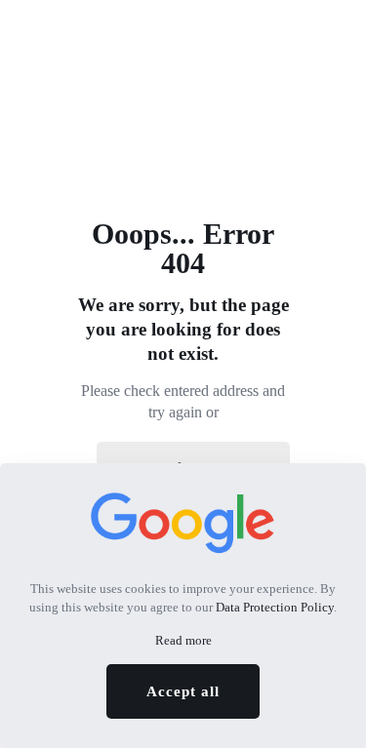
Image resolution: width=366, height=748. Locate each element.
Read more (183, 640)
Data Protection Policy (275, 607)
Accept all (183, 691)
